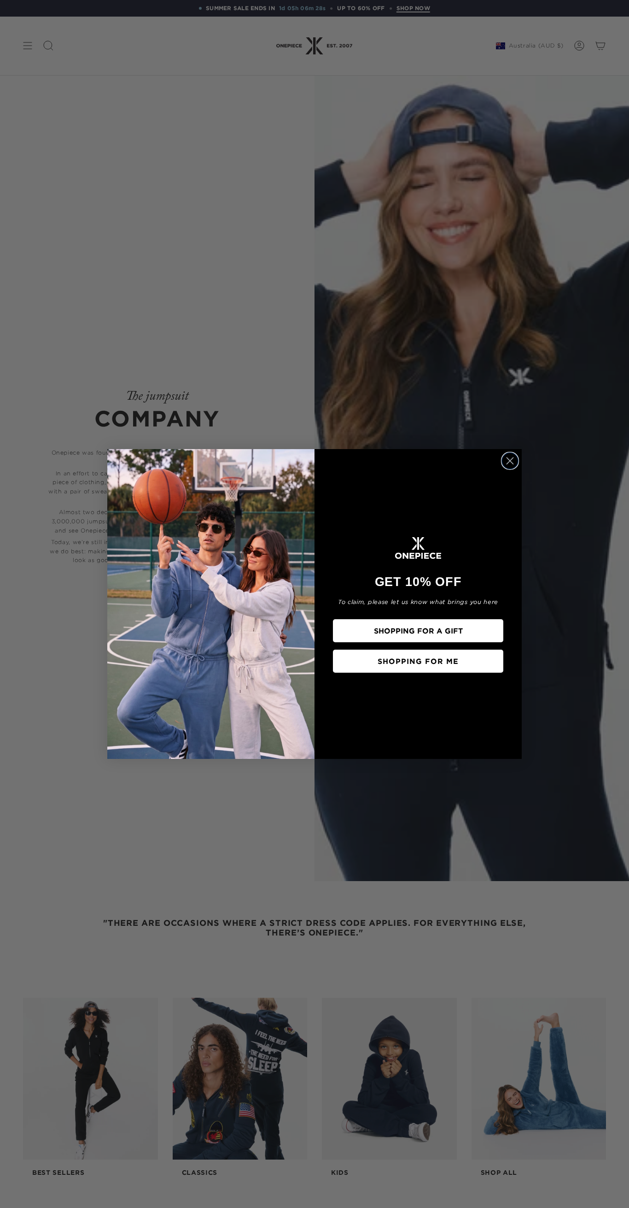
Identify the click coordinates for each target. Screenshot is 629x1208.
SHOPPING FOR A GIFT (418, 631)
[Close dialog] (510, 461)
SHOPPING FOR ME (418, 661)
